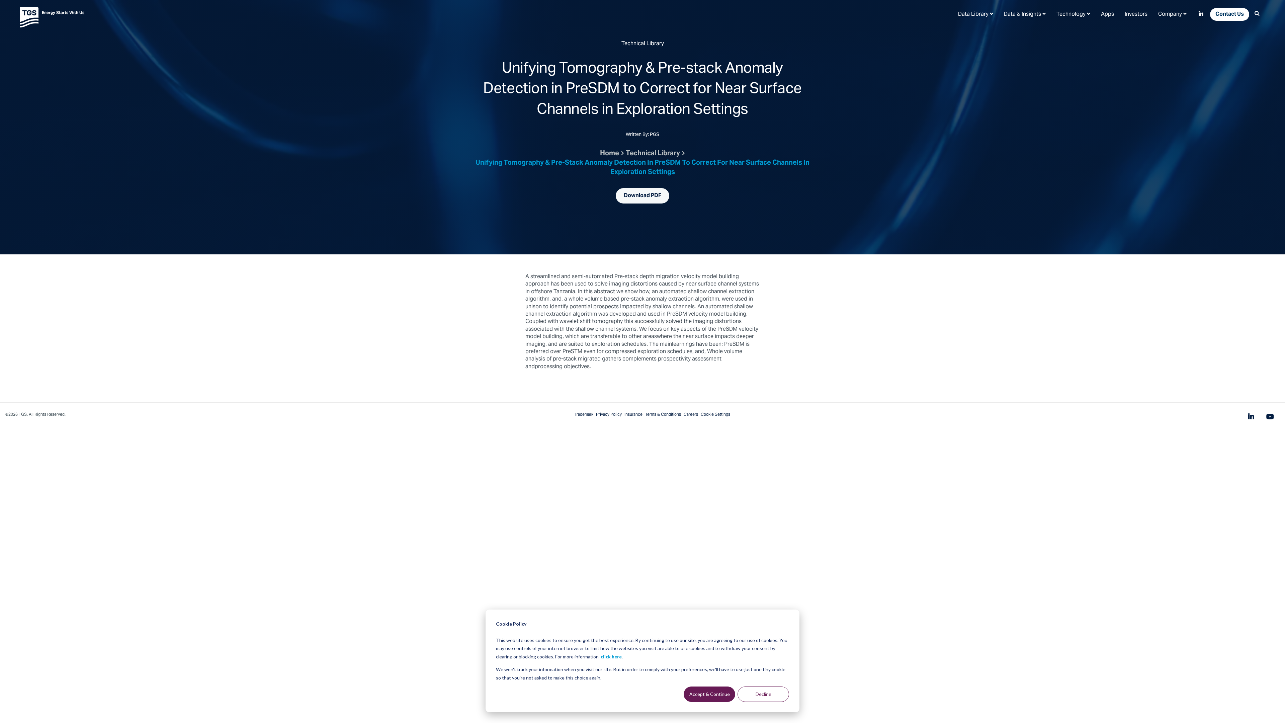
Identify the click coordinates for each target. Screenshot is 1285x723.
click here (611, 656)
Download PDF (642, 196)
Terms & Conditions (663, 414)
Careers (691, 414)
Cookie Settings (715, 414)
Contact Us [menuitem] (1229, 14)
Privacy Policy (609, 414)
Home (609, 154)
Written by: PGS (642, 135)
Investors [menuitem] (1136, 14)
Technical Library (653, 154)
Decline (763, 694)
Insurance (633, 414)
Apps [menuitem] (1107, 14)
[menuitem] (976, 14)
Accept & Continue (709, 694)
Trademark (584, 414)
